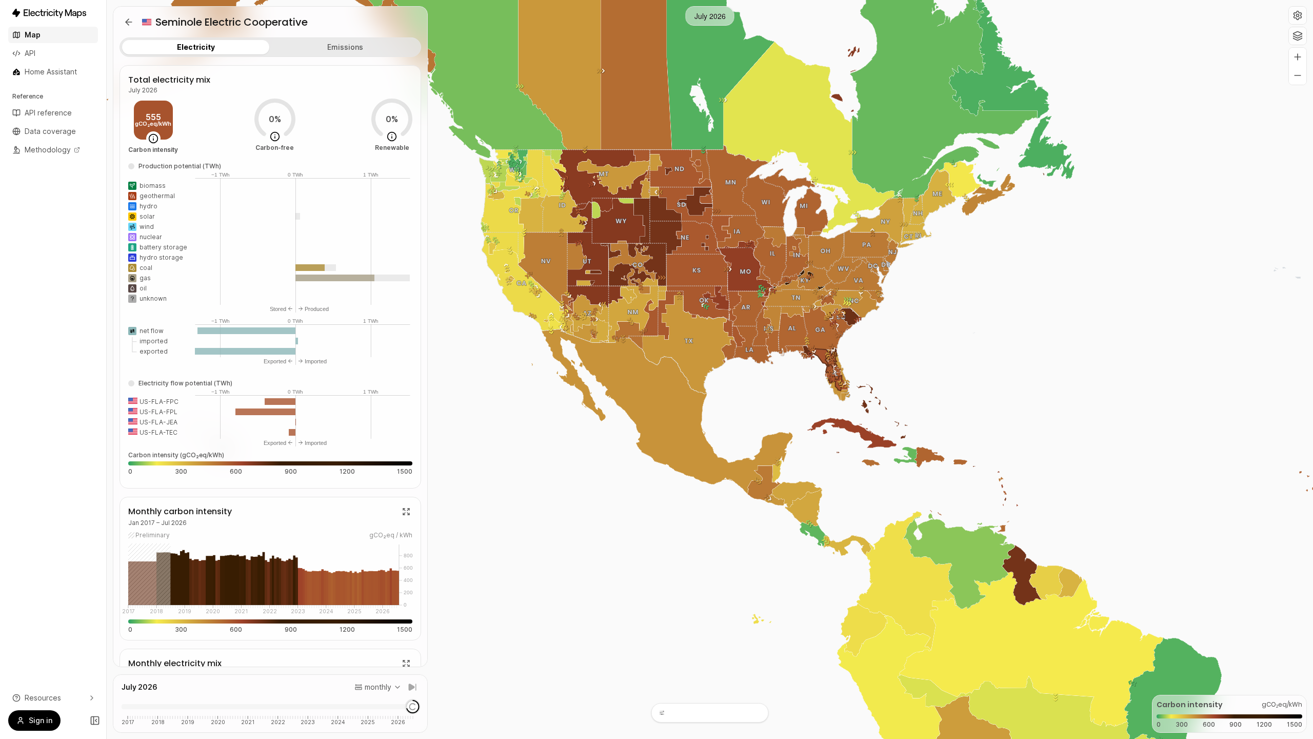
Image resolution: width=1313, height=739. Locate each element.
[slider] (413, 706)
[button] (1297, 15)
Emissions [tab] (345, 47)
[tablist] (270, 47)
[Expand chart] (406, 511)
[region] (710, 369)
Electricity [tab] (196, 47)
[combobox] (378, 687)
